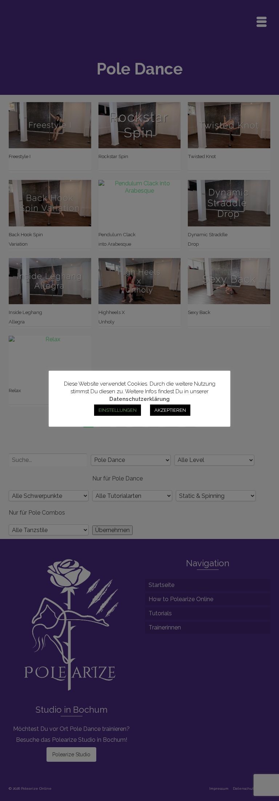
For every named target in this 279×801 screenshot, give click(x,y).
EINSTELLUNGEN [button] (117, 410)
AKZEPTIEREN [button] (170, 410)
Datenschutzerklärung (139, 399)
